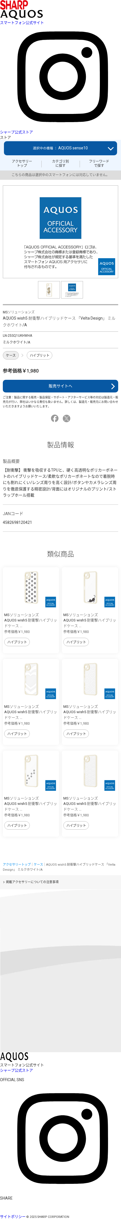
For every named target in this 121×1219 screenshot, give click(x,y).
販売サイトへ (60, 386)
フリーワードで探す (99, 163)
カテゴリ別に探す (60, 163)
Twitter (67, 418)
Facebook (55, 418)
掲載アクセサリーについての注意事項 (32, 882)
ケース (11, 356)
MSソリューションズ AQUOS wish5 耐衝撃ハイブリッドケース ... (30, 620)
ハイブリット (39, 356)
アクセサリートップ (22, 163)
